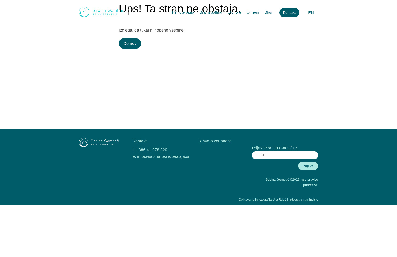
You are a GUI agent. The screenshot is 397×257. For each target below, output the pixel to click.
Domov (129, 43)
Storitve (234, 12)
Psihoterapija (183, 12)
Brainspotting (211, 12)
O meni (253, 12)
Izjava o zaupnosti (215, 141)
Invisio (313, 199)
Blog (268, 12)
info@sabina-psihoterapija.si (163, 156)
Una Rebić (279, 199)
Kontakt (289, 12)
